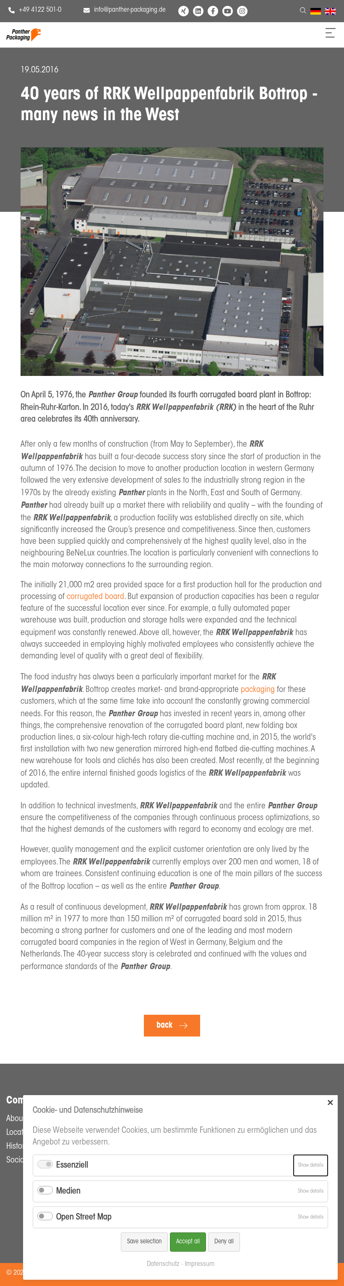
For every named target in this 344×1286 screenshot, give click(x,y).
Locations (21, 1133)
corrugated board (95, 597)
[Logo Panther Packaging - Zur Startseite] (23, 39)
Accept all (188, 1242)
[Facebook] (213, 11)
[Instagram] (242, 11)
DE (314, 12)
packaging (258, 690)
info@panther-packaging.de (130, 10)
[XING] (183, 11)
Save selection (144, 1242)
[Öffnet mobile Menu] (331, 35)
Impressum (199, 1264)
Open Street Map (84, 1217)
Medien (68, 1191)
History (17, 1146)
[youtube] (227, 11)
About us (20, 1119)
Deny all (224, 1242)
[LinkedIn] (198, 11)
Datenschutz (163, 1264)
